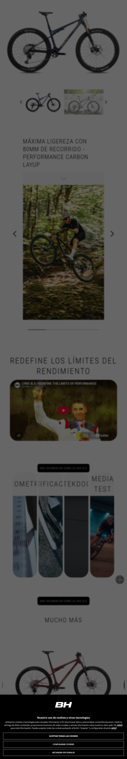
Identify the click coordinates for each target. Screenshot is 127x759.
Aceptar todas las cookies (63, 736)
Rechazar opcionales (63, 752)
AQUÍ (119, 725)
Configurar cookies (63, 744)
